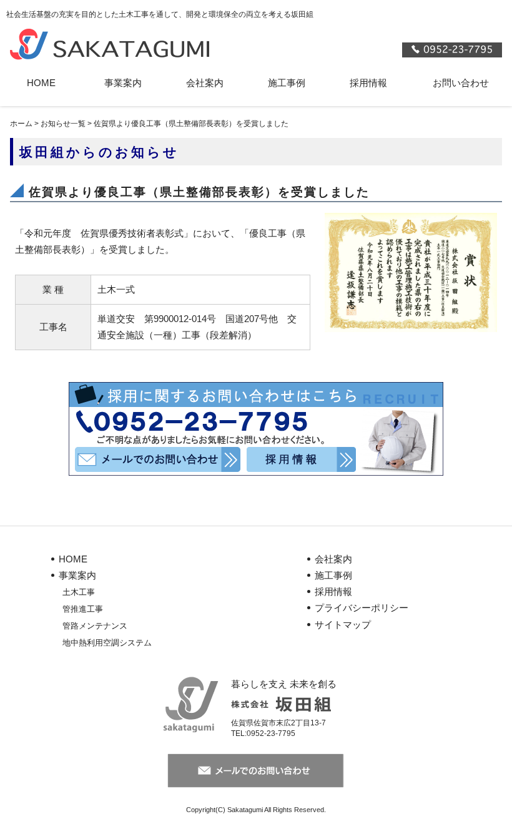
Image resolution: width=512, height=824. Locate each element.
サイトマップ (343, 624)
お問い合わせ (461, 82)
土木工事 (78, 592)
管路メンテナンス (94, 625)
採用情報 (368, 82)
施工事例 (286, 82)
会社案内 (205, 82)
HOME (41, 82)
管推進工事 (82, 609)
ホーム (21, 123)
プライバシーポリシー (361, 607)
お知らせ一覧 (63, 123)
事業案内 (123, 82)
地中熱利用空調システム (107, 642)
